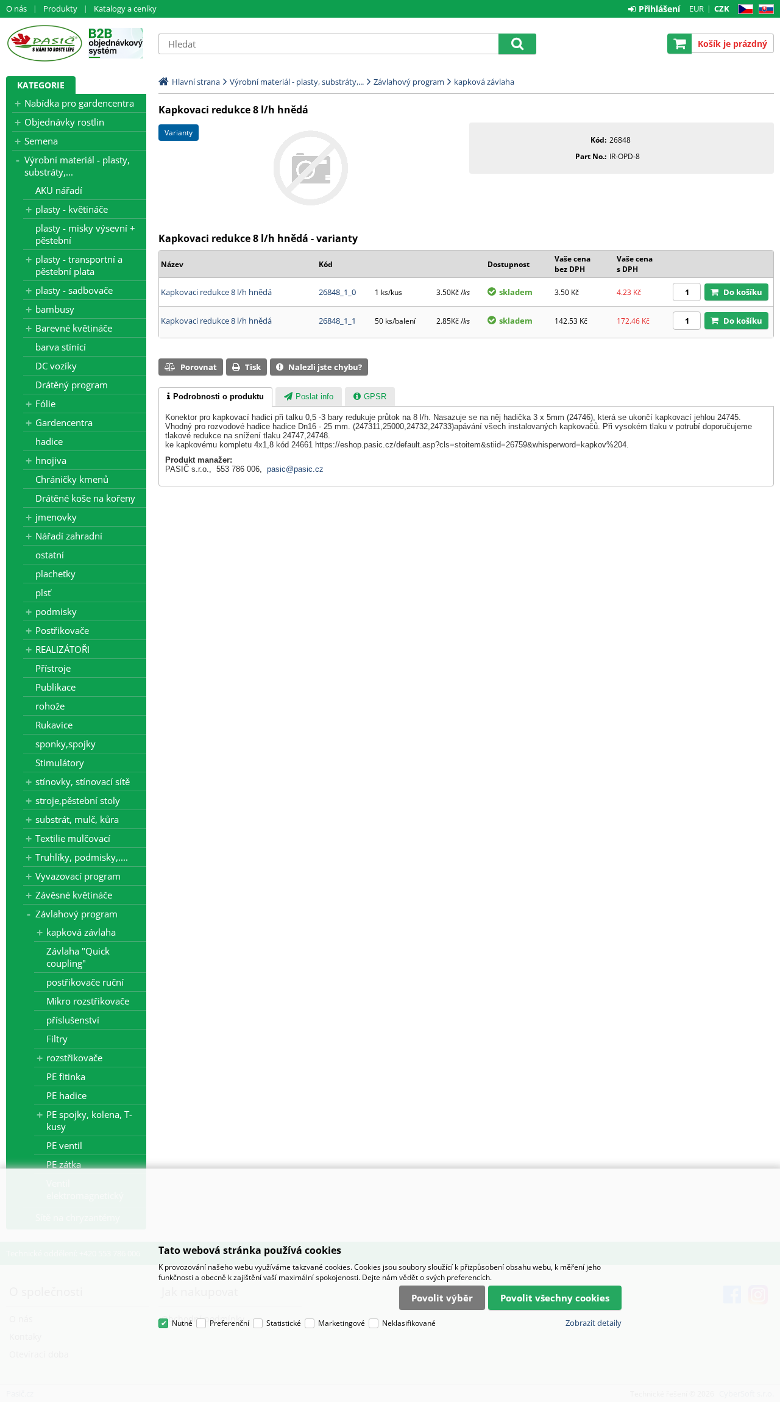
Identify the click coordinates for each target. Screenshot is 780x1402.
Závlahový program (76, 914)
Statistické (283, 1323)
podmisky (56, 611)
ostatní (49, 555)
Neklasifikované (409, 1323)
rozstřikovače (74, 1058)
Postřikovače (62, 630)
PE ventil (64, 1145)
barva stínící (60, 347)
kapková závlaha (81, 932)
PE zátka (63, 1164)
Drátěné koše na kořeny (85, 498)
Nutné (182, 1323)
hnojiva (50, 460)
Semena (41, 141)
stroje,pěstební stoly (77, 800)
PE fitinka (65, 1076)
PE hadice (66, 1095)
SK (763, 9)
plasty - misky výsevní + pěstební (85, 234)
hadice (49, 441)
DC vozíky (56, 366)
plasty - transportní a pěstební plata (78, 265)
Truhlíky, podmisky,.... (81, 857)
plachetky (55, 574)
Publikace (55, 687)
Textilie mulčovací (72, 838)
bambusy (54, 309)
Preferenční (229, 1323)
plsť (43, 592)
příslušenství (72, 1020)
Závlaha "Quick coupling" (78, 957)
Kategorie (41, 85)
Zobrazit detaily (594, 1322)
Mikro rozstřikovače (87, 1001)
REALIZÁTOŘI (62, 649)
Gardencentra (64, 422)
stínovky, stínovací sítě (82, 781)
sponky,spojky (65, 744)
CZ (743, 9)
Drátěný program (71, 385)
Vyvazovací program (78, 876)
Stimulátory (59, 762)
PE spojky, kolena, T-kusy (89, 1120)
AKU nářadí (58, 190)
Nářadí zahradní (68, 536)
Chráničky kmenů (71, 479)
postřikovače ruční (85, 982)
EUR (696, 8)
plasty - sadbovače (74, 290)
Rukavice (54, 725)
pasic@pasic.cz (295, 469)
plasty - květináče (71, 209)
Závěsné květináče (73, 895)
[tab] (215, 397)
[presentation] (215, 397)
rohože (50, 706)
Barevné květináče (73, 328)
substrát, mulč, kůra (77, 819)
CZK (721, 8)
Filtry (57, 1039)
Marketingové (341, 1323)
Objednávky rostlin (64, 122)
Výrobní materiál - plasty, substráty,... (77, 166)
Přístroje (53, 668)
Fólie (45, 403)
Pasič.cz (44, 43)
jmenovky (56, 517)
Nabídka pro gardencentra (79, 103)
